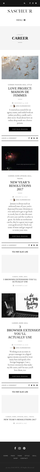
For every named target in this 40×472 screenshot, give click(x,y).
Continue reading (20, 129)
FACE (13, 455)
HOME (17, 176)
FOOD (20, 455)
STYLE (29, 84)
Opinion (23, 176)
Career (11, 84)
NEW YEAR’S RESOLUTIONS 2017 (20, 185)
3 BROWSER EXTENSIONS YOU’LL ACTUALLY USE (20, 280)
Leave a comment (9, 138)
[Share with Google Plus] (34, 138)
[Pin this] (37, 138)
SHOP (16, 458)
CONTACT (24, 458)
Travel (20, 178)
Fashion (18, 84)
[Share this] (29, 138)
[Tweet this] (31, 138)
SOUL (24, 84)
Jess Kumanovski (23, 106)
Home (5, 455)
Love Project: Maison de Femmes (20, 92)
